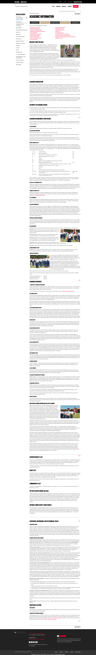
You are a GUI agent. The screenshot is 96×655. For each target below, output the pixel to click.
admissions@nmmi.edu (39, 633)
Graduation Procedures (60, 27)
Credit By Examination (34, 36)
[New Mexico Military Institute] (21, 6)
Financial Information (20, 36)
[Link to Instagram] (76, 2)
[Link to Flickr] (81, 2)
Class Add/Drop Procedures (36, 34)
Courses (17, 47)
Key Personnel (19, 52)
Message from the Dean (35, 27)
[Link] (35, 23)
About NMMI (18, 27)
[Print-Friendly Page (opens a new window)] (78, 13)
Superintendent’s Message (21, 30)
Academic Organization (35, 28)
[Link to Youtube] (79, 2)
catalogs (33, 654)
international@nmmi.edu (40, 639)
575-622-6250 (31, 633)
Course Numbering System (35, 38)
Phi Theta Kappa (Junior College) (62, 34)
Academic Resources (60, 28)
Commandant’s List (59, 32)
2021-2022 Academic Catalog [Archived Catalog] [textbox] (67, 11)
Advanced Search (19, 19)
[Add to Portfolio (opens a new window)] (75, 13)
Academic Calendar (20, 41)
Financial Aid (18, 38)
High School (17, 2)
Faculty (17, 50)
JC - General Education (20, 54)
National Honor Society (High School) (63, 35)
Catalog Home (19, 22)
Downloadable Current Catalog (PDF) (20, 57)
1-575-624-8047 (32, 639)
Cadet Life (18, 32)
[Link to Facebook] (74, 2)
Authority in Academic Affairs (36, 30)
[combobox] (70, 11)
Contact (66, 651)
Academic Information (20, 43)
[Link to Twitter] (77, 2)
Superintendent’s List (60, 30)
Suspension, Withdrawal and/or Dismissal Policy (65, 36)
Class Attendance (33, 32)
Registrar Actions (59, 38)
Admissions (18, 34)
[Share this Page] (77, 13)
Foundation (70, 1)
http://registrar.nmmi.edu (56, 617)
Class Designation (34, 39)
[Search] (80, 6)
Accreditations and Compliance (20, 25)
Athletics (60, 1)
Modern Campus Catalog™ (60, 654)
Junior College (24, 2)
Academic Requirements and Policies (37, 31)
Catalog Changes (19, 62)
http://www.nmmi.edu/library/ (68, 291)
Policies (71, 651)
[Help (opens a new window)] (79, 13)
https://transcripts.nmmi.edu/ (50, 619)
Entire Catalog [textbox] (18, 16)
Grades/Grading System (35, 35)
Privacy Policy (78, 651)
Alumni (65, 1)
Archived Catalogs (19, 60)
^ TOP (79, 117)
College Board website (40, 195)
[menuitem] (17, 2)
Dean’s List (58, 31)
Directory (61, 651)
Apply (56, 651)
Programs (18, 45)
